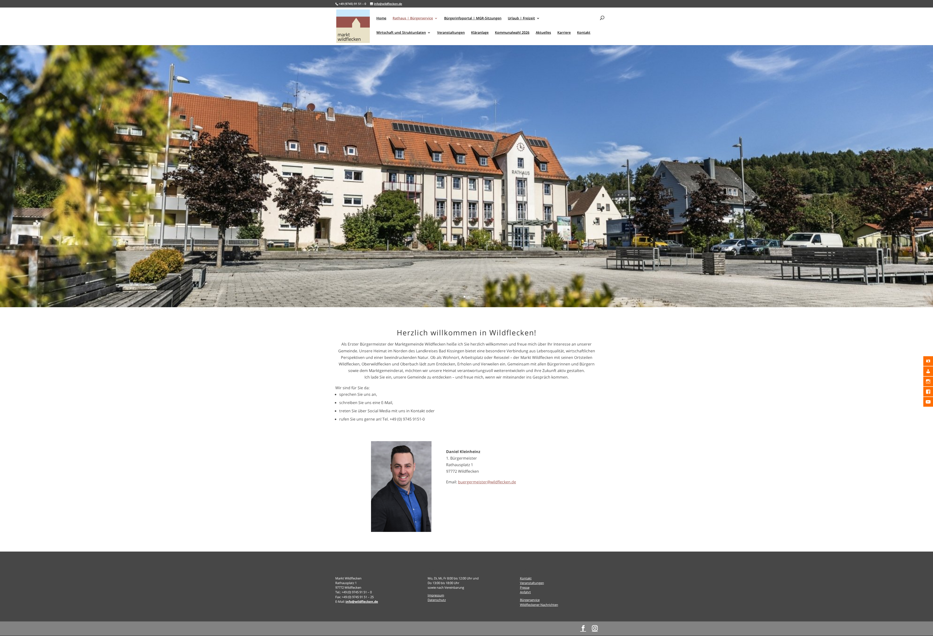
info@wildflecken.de (362, 601)
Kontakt (526, 578)
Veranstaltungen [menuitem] (451, 33)
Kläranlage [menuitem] (480, 33)
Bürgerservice (530, 600)
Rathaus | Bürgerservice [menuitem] (413, 18)
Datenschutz (437, 600)
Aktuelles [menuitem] (543, 33)
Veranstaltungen (532, 583)
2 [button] (468, 296)
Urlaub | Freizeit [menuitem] (521, 18)
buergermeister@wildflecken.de (487, 482)
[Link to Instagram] (595, 628)
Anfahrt (525, 592)
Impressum (436, 595)
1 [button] (464, 296)
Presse (524, 587)
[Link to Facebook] (583, 628)
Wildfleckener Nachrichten (539, 605)
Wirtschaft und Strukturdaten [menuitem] (401, 33)
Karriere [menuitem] (564, 33)
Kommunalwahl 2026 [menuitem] (512, 33)
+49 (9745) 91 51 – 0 (352, 4)
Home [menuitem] (381, 18)
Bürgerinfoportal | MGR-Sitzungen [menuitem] (472, 18)
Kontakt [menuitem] (583, 33)
